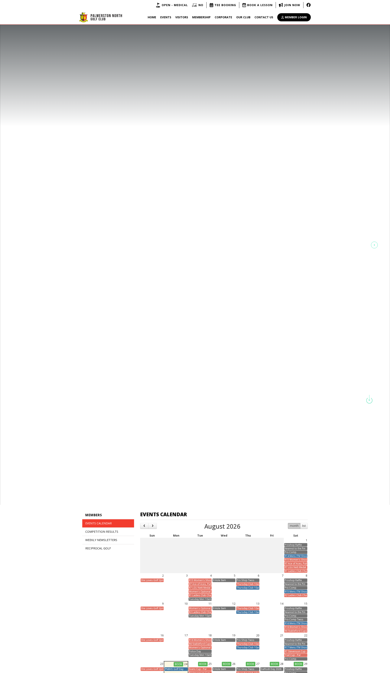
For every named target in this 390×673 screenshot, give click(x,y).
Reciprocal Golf (98, 548)
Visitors (181, 17)
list (304, 526)
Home (152, 17)
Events (165, 17)
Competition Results (101, 532)
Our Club (243, 17)
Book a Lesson (260, 5)
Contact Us (264, 17)
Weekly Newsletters (101, 540)
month (294, 526)
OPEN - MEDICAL (175, 5)
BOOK (178, 664)
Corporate (223, 17)
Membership (201, 17)
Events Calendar (98, 523)
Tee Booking (225, 5)
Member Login (296, 17)
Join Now (292, 5)
